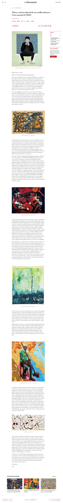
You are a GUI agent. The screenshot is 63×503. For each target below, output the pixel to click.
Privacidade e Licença (33, 499)
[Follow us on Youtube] (59, 500)
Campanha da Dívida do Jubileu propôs (29, 156)
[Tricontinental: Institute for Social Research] (30, 2)
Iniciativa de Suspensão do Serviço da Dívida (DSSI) (27, 151)
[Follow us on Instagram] (57, 500)
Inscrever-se (53, 56)
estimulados (14, 253)
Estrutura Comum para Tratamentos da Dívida (21, 152)
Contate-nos (27, 499)
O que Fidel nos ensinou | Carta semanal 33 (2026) (55, 41)
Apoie (11, 499)
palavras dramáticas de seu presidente (34, 173)
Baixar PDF (16, 25)
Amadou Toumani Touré (19, 221)
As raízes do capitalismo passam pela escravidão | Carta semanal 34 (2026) (55, 38)
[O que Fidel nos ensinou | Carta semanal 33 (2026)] (31, 483)
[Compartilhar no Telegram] (48, 26)
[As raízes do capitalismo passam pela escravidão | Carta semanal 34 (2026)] (14, 483)
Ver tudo (53, 476)
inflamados (21, 443)
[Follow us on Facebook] (55, 500)
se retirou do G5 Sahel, (25, 313)
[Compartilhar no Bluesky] (46, 26)
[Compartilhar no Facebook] (41, 26)
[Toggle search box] (5, 2)
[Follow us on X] (53, 500)
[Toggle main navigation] (3, 2)
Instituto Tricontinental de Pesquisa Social (25, 75)
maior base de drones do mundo (31, 392)
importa (13, 447)
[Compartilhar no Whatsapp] (44, 26)
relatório (17, 101)
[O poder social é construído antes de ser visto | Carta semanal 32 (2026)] (48, 483)
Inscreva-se (6, 499)
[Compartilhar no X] (39, 26)
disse (30, 82)
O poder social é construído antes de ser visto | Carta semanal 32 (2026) (54, 44)
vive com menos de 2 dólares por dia (36, 223)
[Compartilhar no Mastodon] (50, 26)
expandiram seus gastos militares (24, 248)
